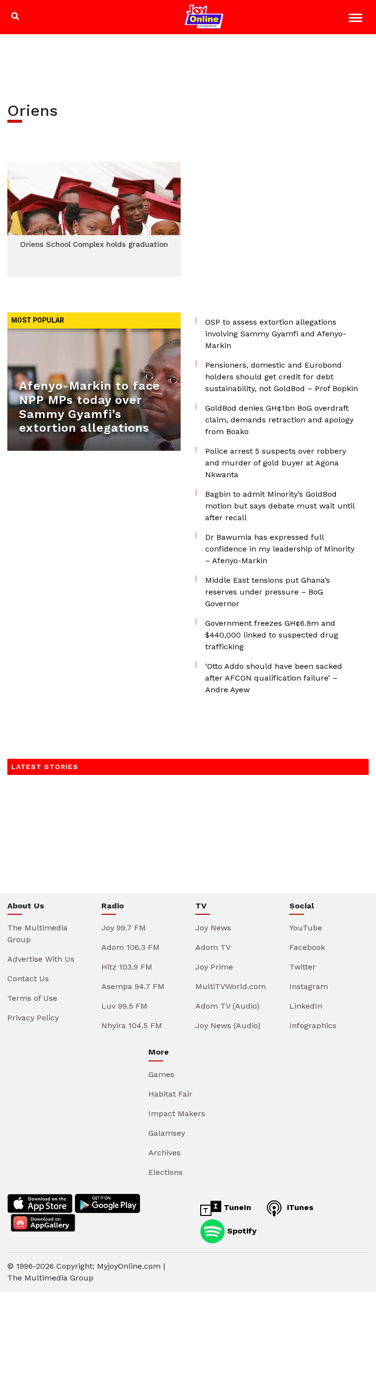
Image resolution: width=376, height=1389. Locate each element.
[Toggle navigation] (356, 19)
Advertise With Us (40, 959)
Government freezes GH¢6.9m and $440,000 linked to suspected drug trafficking (271, 634)
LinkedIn (305, 1006)
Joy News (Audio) (227, 1025)
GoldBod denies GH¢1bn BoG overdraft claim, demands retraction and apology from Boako (279, 419)
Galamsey (166, 1133)
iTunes (298, 1207)
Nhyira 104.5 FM (131, 1025)
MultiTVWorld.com (230, 986)
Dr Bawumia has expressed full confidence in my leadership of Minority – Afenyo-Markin (279, 548)
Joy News (213, 927)
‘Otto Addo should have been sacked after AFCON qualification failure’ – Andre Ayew (273, 677)
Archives (164, 1152)
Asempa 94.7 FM (132, 986)
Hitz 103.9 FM (126, 966)
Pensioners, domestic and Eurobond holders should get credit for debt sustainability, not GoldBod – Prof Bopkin (281, 376)
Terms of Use (32, 998)
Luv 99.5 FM (124, 1006)
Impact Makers (176, 1113)
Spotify (241, 1230)
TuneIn (236, 1207)
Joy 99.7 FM (123, 927)
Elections (165, 1172)
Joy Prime (214, 966)
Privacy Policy (33, 1017)
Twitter (302, 966)
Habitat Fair (170, 1094)
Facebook (307, 947)
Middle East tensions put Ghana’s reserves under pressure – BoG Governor (267, 591)
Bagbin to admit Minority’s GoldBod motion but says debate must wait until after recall (279, 505)
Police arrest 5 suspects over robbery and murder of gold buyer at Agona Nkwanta (275, 462)
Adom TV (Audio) (227, 1006)
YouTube (305, 927)
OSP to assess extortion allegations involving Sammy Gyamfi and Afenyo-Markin (275, 333)
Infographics (312, 1025)
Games (161, 1074)
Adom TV (213, 947)
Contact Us (28, 978)
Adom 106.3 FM (130, 947)
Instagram (308, 986)
